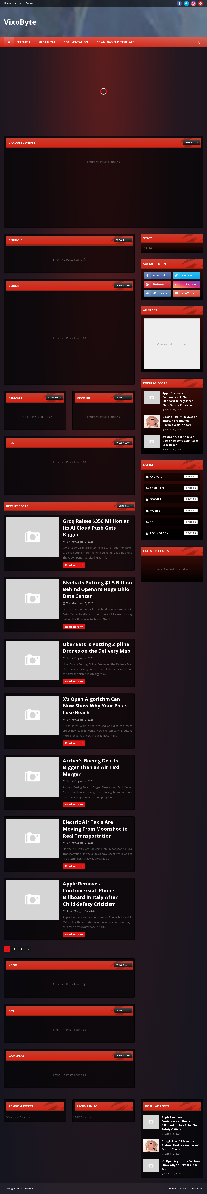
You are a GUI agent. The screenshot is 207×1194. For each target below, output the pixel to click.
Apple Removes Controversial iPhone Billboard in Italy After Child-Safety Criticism (90, 893)
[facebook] (179, 3)
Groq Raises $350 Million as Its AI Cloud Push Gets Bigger (96, 527)
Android (168, 476)
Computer (168, 488)
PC (168, 522)
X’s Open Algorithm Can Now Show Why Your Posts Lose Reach (95, 706)
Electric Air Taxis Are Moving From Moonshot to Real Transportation (95, 829)
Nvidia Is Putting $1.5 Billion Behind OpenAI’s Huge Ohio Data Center (97, 589)
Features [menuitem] (23, 42)
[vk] (157, 293)
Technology (168, 533)
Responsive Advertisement (171, 344)
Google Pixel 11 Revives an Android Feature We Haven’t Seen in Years (179, 421)
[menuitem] (9, 42)
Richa (69, 911)
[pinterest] (200, 3)
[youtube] (186, 293)
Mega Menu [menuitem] (47, 42)
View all (190, 142)
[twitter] (186, 3)
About (18, 3)
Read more (72, 565)
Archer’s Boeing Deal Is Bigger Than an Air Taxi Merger (91, 767)
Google (168, 499)
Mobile (168, 510)
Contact (30, 3)
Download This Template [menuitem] (115, 42)
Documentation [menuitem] (75, 42)
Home (7, 3)
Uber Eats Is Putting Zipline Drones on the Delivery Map (96, 647)
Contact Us (197, 1188)
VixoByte (29, 1188)
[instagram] (193, 3)
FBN (68, 541)
